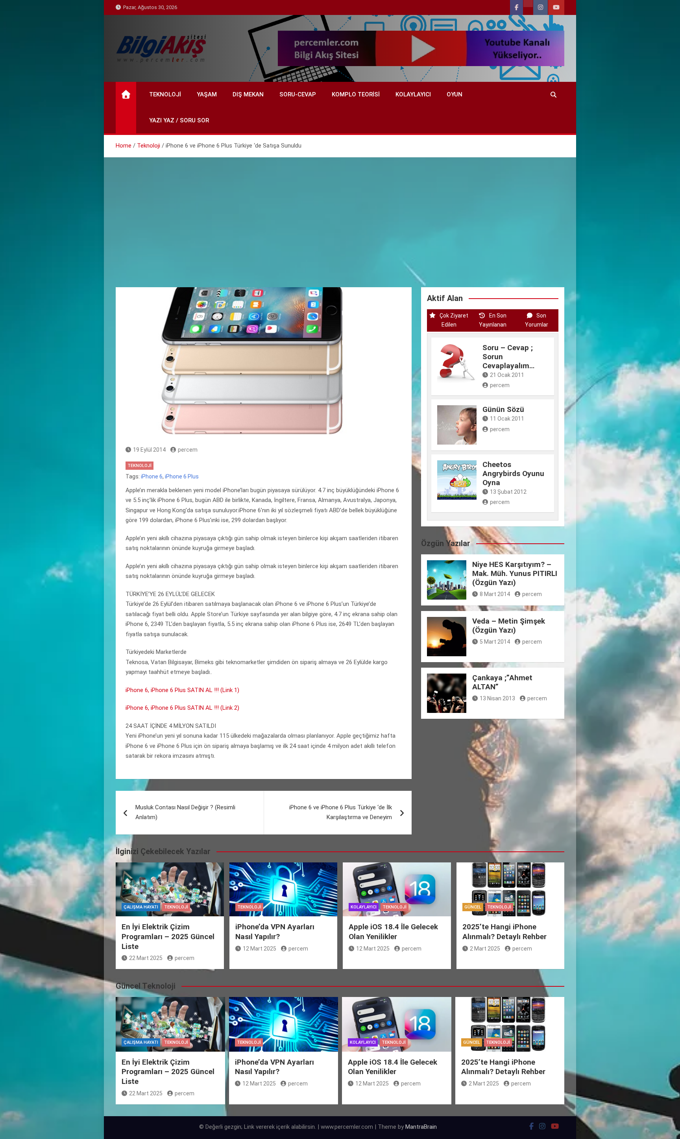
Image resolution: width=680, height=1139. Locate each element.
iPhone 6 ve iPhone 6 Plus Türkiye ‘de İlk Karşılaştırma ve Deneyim (340, 812)
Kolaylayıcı (413, 94)
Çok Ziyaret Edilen (454, 320)
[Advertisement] (340, 216)
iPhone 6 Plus (182, 476)
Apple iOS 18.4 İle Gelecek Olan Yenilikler (393, 931)
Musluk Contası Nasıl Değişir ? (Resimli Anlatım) (185, 812)
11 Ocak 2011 (507, 418)
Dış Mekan (248, 94)
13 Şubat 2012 (508, 492)
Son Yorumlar (536, 320)
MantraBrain (421, 1126)
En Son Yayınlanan (492, 320)
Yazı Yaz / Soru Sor (179, 120)
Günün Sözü (503, 409)
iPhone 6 (152, 476)
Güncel (472, 907)
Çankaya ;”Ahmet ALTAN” (502, 682)
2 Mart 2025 (485, 948)
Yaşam (207, 94)
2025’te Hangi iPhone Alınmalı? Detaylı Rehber (504, 931)
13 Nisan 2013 (497, 698)
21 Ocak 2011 (507, 375)
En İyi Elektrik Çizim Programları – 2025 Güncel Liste (168, 936)
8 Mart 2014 (495, 594)
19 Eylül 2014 (149, 450)
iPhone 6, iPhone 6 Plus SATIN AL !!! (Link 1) (182, 690)
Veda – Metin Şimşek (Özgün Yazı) (508, 626)
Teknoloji (165, 94)
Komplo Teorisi (356, 94)
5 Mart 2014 (495, 642)
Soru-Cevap (297, 94)
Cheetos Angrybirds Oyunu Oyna (513, 473)
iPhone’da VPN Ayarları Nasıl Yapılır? (274, 931)
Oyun (454, 94)
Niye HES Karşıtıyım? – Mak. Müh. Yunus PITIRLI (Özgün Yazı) (514, 573)
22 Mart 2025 (146, 958)
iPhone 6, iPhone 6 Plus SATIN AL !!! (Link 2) (182, 707)
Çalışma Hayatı (141, 907)
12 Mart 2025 (259, 948)
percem (188, 450)
